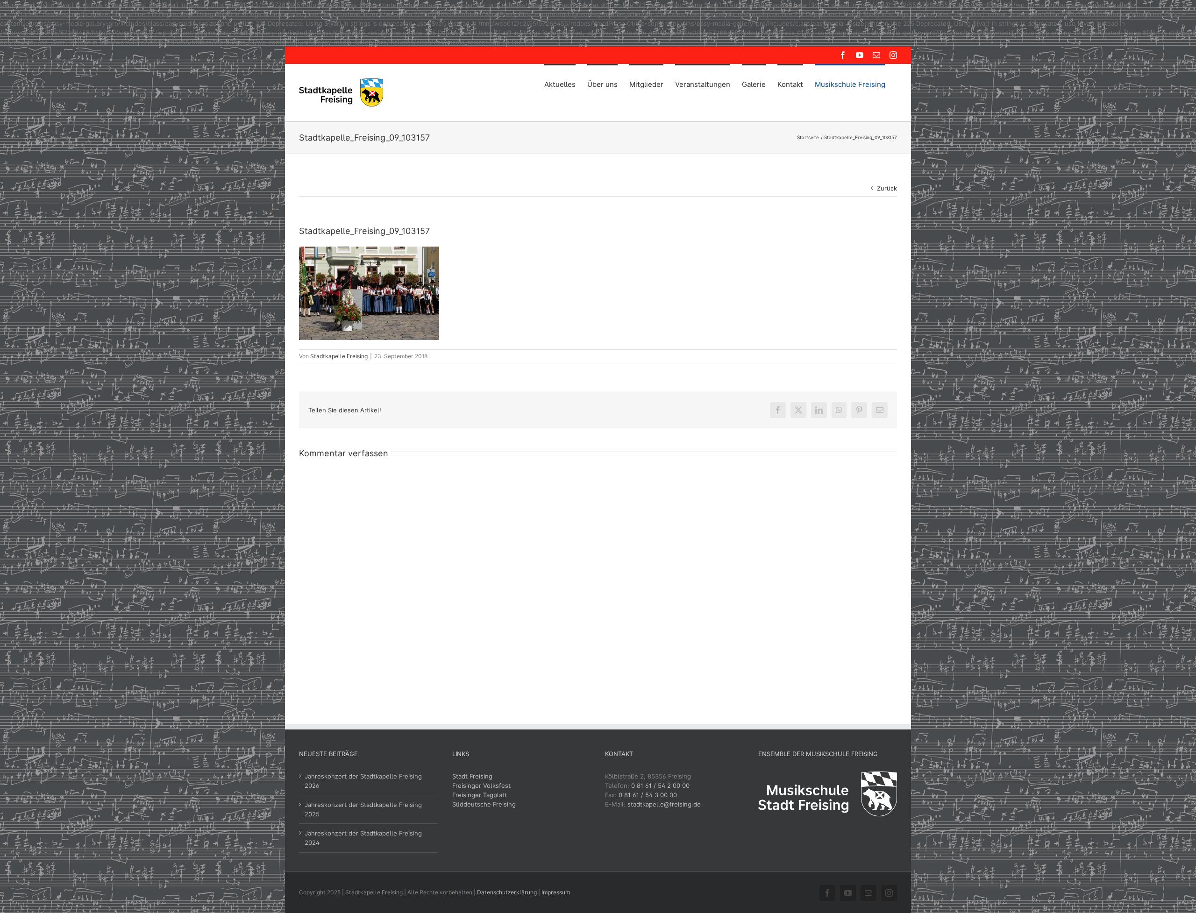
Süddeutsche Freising (484, 804)
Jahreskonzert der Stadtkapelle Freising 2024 (363, 837)
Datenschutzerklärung (507, 892)
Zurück (887, 188)
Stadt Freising (472, 776)
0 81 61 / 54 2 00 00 (660, 785)
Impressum (555, 892)
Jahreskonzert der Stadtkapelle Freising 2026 (363, 780)
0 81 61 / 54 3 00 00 (648, 795)
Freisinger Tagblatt (479, 795)
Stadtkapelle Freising (339, 356)
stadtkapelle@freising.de (664, 804)
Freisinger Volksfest (481, 785)
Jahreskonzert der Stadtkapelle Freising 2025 (363, 809)
